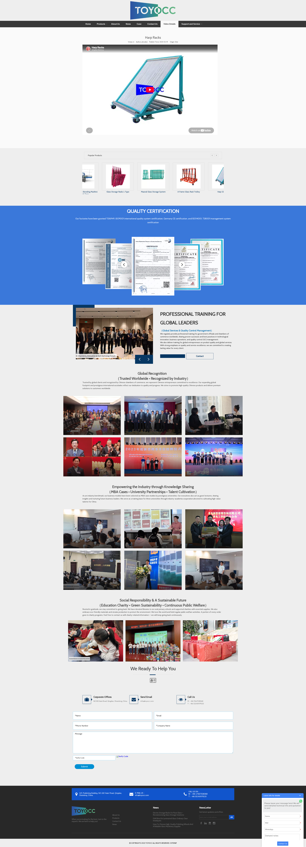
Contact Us (152, 24)
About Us (115, 24)
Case (139, 24)
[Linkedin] (206, 823)
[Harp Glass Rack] (171, 166)
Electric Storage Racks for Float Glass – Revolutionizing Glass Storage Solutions (168, 814)
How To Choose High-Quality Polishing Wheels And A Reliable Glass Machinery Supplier (173, 825)
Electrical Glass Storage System (206, 192)
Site (176, 42)
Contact (200, 356)
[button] (283, 795)
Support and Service (190, 24)
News (128, 24)
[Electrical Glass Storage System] (206, 166)
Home (88, 24)
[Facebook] (201, 823)
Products (101, 24)
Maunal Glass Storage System (100, 192)
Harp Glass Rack (170, 192)
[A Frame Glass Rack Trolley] (135, 166)
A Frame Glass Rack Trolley (135, 192)
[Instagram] (214, 823)
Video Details (169, 24)
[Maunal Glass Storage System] (100, 166)
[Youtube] (210, 823)
